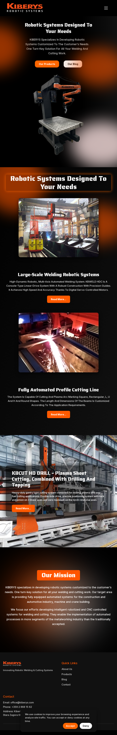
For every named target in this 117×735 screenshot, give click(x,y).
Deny (86, 725)
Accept (70, 725)
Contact (66, 684)
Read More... (58, 299)
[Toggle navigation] (106, 8)
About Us (67, 669)
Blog (64, 679)
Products (67, 674)
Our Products (47, 64)
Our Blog (73, 64)
